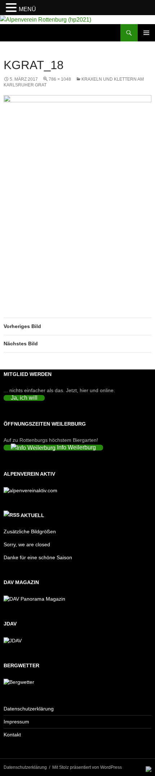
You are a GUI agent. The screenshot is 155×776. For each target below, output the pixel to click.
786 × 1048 (60, 79)
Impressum (16, 722)
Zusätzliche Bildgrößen (30, 531)
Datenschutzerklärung (29, 709)
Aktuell (32, 515)
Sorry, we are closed (27, 544)
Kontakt (12, 734)
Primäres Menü (146, 32)
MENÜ (27, 9)
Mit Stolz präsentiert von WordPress (87, 767)
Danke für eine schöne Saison (38, 557)
